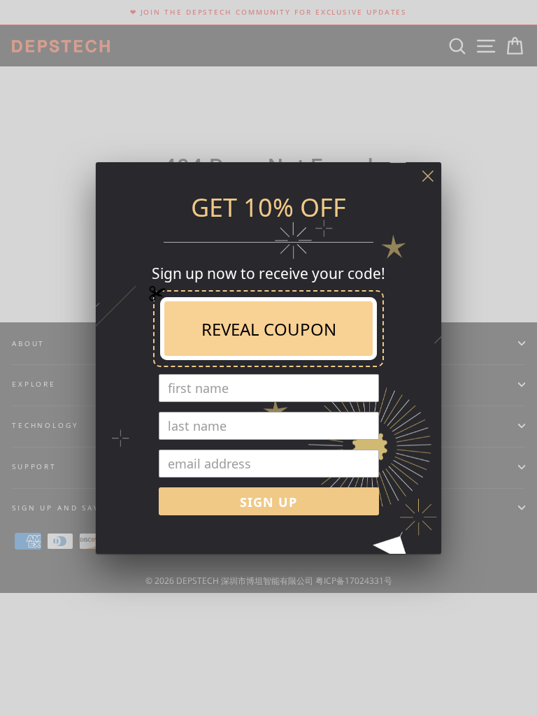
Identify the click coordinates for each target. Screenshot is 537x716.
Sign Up (268, 502)
